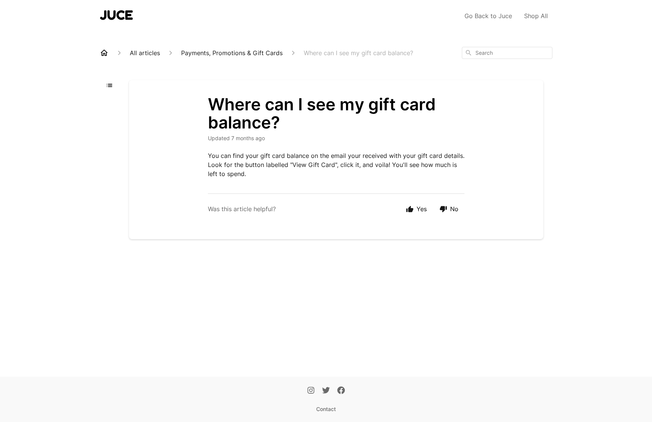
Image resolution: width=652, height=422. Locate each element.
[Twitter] (326, 391)
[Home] (104, 52)
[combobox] (507, 53)
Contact (326, 409)
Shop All (536, 16)
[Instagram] (310, 391)
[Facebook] (341, 391)
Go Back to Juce (488, 16)
